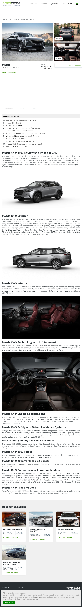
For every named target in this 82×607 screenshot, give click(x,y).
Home (4, 19)
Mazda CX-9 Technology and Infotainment (23, 128)
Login (55, 4)
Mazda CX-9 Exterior (14, 123)
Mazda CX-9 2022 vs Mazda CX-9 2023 (21, 141)
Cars (10, 19)
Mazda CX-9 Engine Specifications (19, 131)
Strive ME (6, 588)
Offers (44, 4)
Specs (22, 109)
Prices (33, 109)
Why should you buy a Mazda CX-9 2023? (23, 136)
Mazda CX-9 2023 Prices (15, 139)
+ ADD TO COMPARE (9, 72)
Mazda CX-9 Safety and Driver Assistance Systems (25, 133)
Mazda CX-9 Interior (14, 126)
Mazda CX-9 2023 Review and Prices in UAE (23, 120)
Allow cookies (9, 602)
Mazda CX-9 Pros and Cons (17, 147)
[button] (6, 42)
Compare (33, 4)
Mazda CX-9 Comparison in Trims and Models (24, 144)
